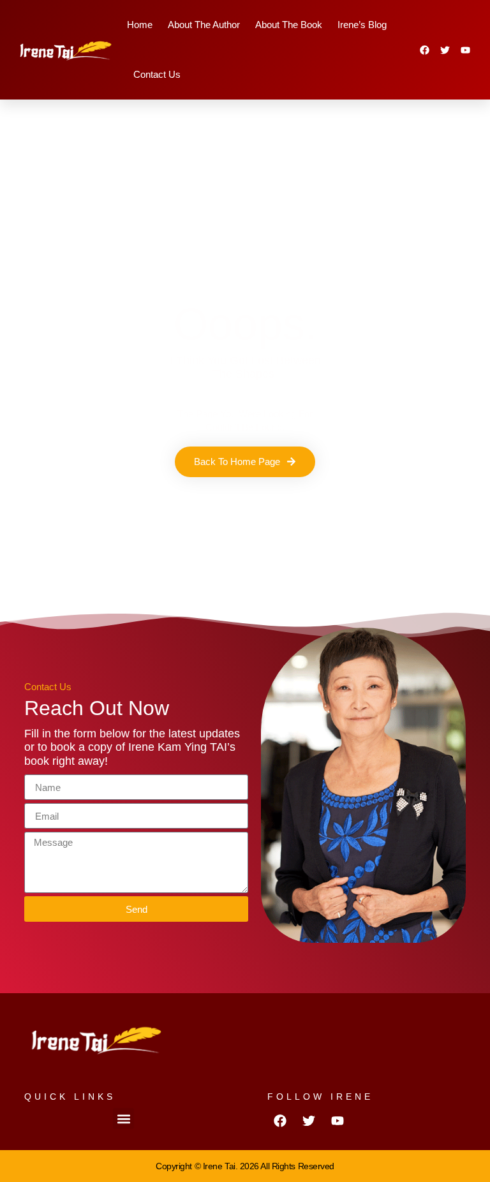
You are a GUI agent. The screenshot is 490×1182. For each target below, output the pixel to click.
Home (139, 24)
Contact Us (157, 74)
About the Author (204, 24)
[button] (123, 1118)
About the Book (288, 24)
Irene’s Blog (362, 24)
